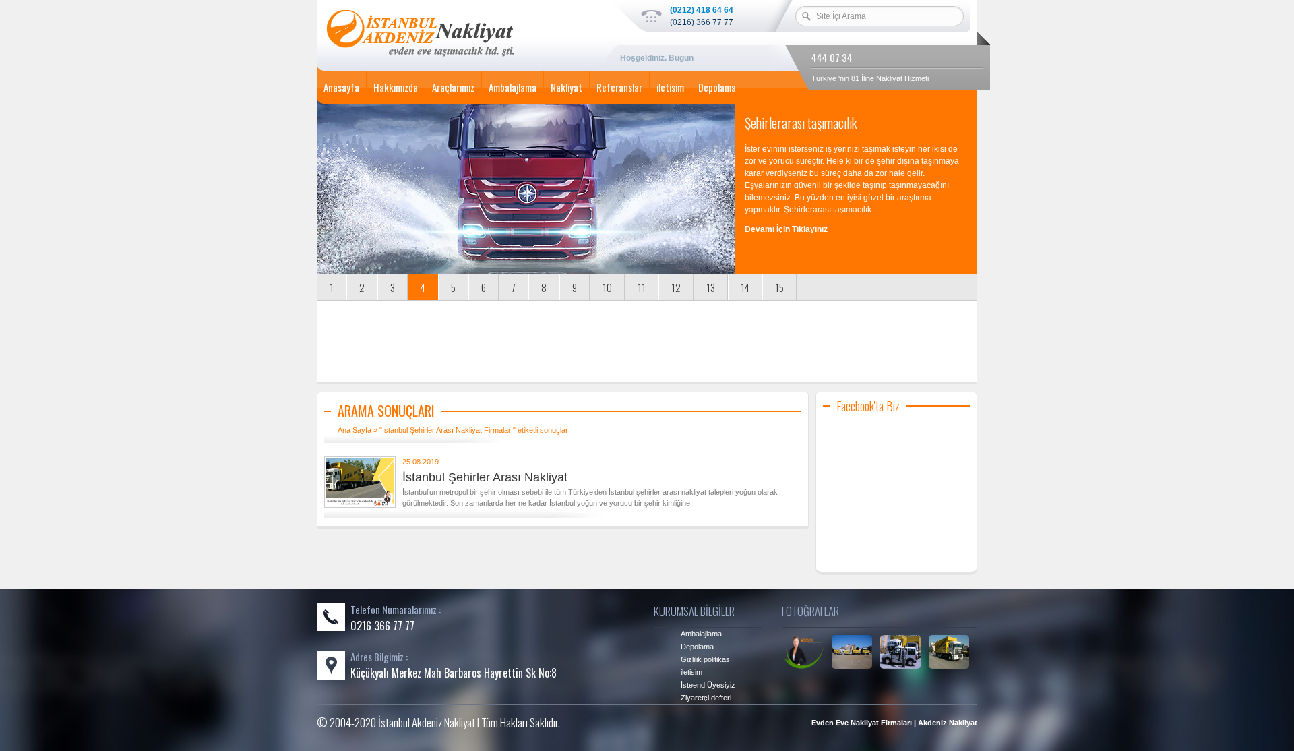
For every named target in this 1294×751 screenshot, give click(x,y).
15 (779, 287)
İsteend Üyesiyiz (708, 685)
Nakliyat (566, 87)
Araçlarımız (453, 87)
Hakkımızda (395, 87)
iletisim (670, 87)
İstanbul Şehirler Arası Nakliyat (484, 477)
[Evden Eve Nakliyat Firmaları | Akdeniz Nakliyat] (458, 35)
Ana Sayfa (354, 430)
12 (676, 287)
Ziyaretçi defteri (706, 698)
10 (607, 287)
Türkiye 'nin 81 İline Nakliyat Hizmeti (870, 78)
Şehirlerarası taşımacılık (801, 123)
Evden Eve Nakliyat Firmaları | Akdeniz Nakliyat (894, 723)
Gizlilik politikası (706, 659)
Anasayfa (341, 87)
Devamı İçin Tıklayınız (786, 229)
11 (642, 287)
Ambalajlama (512, 87)
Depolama (717, 87)
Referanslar (619, 87)
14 (745, 287)
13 (710, 287)
